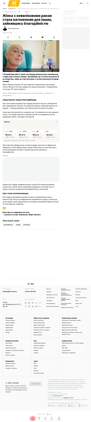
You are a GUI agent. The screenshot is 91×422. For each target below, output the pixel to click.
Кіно (35, 341)
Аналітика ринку (10, 363)
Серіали (36, 353)
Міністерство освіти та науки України (73, 343)
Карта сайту (79, 303)
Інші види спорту (39, 373)
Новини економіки (12, 341)
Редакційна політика (52, 294)
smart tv (72, 405)
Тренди (5, 8)
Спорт (36, 361)
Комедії (36, 350)
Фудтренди (36, 3)
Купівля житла (10, 366)
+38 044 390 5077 (30, 291)
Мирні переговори (39, 325)
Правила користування (52, 306)
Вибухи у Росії (38, 332)
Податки (8, 353)
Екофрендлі (26, 3)
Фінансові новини (11, 348)
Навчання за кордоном (68, 353)
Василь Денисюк (13, 28)
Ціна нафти (9, 343)
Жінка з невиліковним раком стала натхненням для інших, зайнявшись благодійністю (38, 8)
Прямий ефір (9, 325)
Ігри (77, 306)
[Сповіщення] (87, 3)
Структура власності (81, 297)
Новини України (10, 323)
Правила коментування (67, 307)
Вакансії (78, 294)
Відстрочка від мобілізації (69, 330)
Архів (77, 300)
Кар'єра (44, 3)
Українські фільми (39, 345)
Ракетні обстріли (39, 320)
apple (62, 405)
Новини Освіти (67, 341)
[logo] (14, 3)
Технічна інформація (81, 289)
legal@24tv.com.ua (68, 397)
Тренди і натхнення (11, 368)
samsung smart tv (83, 405)
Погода (8, 332)
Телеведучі (49, 300)
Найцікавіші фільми (39, 343)
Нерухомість (10, 361)
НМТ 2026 (64, 348)
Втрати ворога (38, 335)
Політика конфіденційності (66, 289)
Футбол (36, 366)
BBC (11, 32)
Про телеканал (50, 297)
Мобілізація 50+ (66, 323)
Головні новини (10, 320)
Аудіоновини (9, 330)
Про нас (48, 289)
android (52, 405)
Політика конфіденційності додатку (66, 299)
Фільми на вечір (38, 348)
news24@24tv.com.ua (10, 291)
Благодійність (12, 8)
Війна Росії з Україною (41, 318)
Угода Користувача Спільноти (66, 304)
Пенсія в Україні (10, 355)
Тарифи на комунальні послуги (15, 350)
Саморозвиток (66, 350)
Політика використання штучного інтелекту (66, 294)
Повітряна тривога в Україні (42, 327)
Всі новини (9, 318)
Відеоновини (9, 327)
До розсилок (36, 384)
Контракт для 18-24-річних (69, 327)
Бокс (35, 363)
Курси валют (9, 345)
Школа (64, 345)
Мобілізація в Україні (69, 318)
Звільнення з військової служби (71, 320)
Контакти (78, 291)
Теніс (35, 368)
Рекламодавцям (50, 303)
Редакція (48, 291)
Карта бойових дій (39, 323)
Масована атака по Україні (41, 330)
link (25, 302)
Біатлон (36, 370)
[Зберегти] (54, 37)
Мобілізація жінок (67, 325)
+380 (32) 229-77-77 (58, 396)
